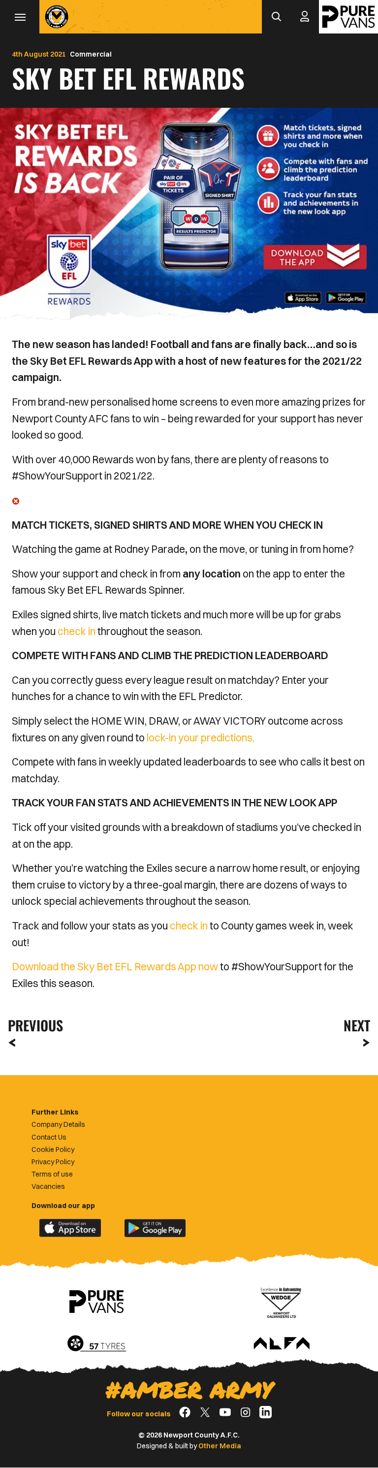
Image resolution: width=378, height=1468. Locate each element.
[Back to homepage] (56, 16)
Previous (32, 1025)
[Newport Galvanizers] (281, 1301)
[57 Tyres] (96, 1344)
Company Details (58, 1124)
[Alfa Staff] (281, 1344)
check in (76, 631)
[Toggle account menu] (304, 16)
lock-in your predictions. (200, 737)
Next (357, 1025)
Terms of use (52, 1174)
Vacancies (48, 1186)
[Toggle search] (276, 16)
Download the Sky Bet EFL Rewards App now (115, 966)
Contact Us (49, 1137)
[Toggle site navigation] (19, 16)
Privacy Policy (53, 1161)
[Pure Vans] (348, 16)
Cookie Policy (53, 1149)
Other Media (219, 1445)
